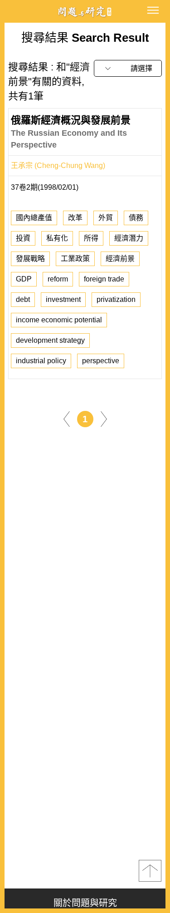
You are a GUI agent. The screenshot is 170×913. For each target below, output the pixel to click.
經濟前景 (120, 258)
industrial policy (41, 361)
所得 (91, 238)
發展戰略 (30, 258)
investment (63, 299)
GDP (24, 279)
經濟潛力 (128, 238)
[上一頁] (66, 418)
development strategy (50, 340)
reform (58, 279)
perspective (100, 361)
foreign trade (104, 279)
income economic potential (59, 320)
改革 (75, 218)
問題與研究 (85, 12)
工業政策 (75, 258)
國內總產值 (34, 218)
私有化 (57, 238)
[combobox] (127, 68)
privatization (116, 299)
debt (23, 299)
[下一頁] (104, 418)
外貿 (105, 218)
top (150, 871)
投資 (23, 238)
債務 (136, 218)
